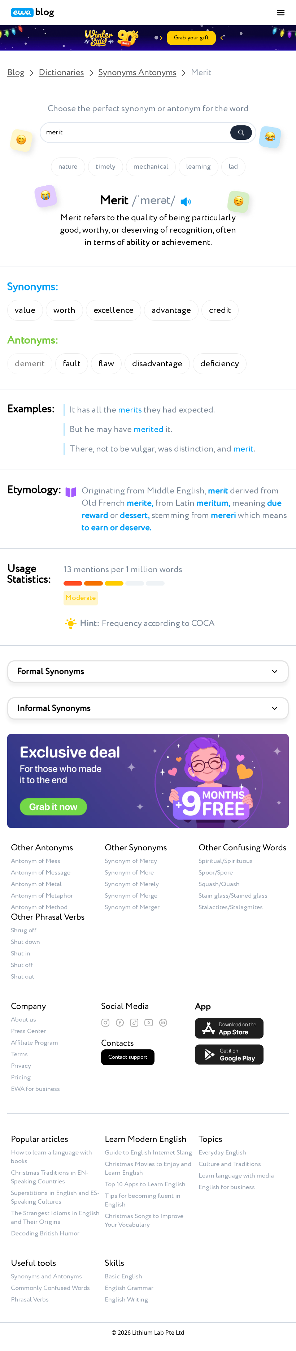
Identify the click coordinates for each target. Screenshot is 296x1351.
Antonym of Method (39, 907)
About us (23, 1020)
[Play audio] (185, 201)
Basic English (123, 1276)
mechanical (151, 167)
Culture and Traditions (230, 1164)
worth (64, 310)
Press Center (28, 1031)
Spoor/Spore (216, 872)
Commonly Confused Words (50, 1288)
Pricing (21, 1077)
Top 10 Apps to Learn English (145, 1184)
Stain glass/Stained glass (233, 896)
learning (198, 167)
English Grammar (129, 1288)
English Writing (126, 1299)
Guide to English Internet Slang (148, 1152)
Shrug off (23, 930)
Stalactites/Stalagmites (231, 907)
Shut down (25, 942)
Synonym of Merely (132, 884)
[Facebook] (120, 1022)
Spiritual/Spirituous (226, 861)
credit (220, 310)
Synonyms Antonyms (138, 73)
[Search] (241, 132)
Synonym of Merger (132, 907)
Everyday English (222, 1152)
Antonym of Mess (35, 861)
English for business (227, 1187)
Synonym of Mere (129, 872)
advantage (171, 310)
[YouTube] (148, 1022)
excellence (113, 310)
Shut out (22, 977)
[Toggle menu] (281, 12)
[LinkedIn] (163, 1022)
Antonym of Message (40, 872)
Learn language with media (236, 1176)
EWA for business (35, 1089)
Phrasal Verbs (30, 1299)
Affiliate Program (34, 1043)
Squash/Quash (219, 884)
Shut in (20, 953)
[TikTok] (134, 1022)
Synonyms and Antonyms (46, 1276)
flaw (106, 363)
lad (233, 167)
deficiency (219, 363)
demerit (30, 363)
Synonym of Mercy (131, 861)
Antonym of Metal (36, 884)
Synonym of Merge (131, 896)
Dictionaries (61, 73)
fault (71, 363)
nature (68, 167)
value (25, 310)
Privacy (21, 1066)
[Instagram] (105, 1022)
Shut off (22, 965)
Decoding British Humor (45, 1233)
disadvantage (157, 363)
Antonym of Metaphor (42, 896)
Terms (19, 1054)
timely (106, 167)
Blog (15, 73)
